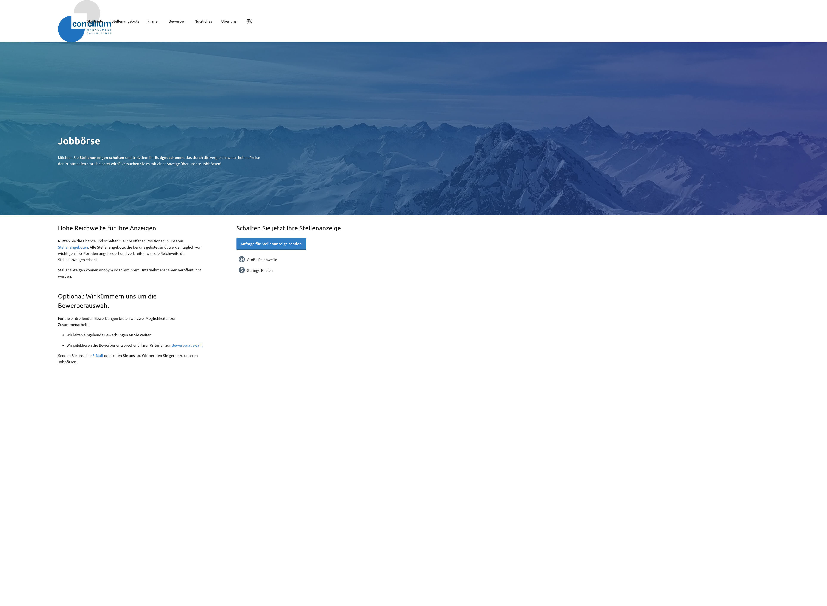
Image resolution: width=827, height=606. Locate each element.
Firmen (154, 21)
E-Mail (97, 355)
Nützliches (203, 21)
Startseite (95, 21)
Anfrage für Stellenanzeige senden (271, 243)
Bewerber (177, 21)
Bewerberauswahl (187, 345)
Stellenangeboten (73, 247)
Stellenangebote (125, 21)
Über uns (228, 21)
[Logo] (64, 21)
